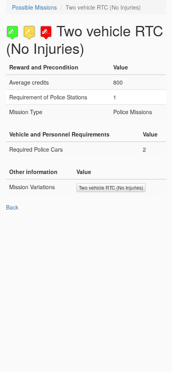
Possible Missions (34, 7)
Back (12, 207)
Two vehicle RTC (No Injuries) (111, 187)
